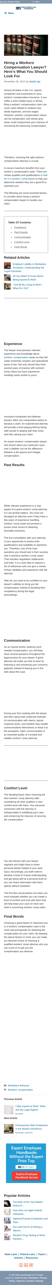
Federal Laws (27, 1254)
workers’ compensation (16, 357)
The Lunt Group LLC (25, 1275)
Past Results (21, 232)
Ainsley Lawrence (25, 1133)
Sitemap (39, 1281)
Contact (30, 1281)
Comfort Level (22, 242)
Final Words (20, 247)
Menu (11, 13)
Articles (18, 1258)
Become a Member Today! (10, 2)
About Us (20, 1281)
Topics (41, 1254)
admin (20, 1114)
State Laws (11, 1254)
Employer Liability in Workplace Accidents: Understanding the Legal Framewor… (25, 268)
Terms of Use (21, 1278)
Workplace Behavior (18, 1085)
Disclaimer (33, 1278)
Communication (22, 237)
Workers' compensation (20, 1089)
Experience (20, 227)
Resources (32, 1258)
